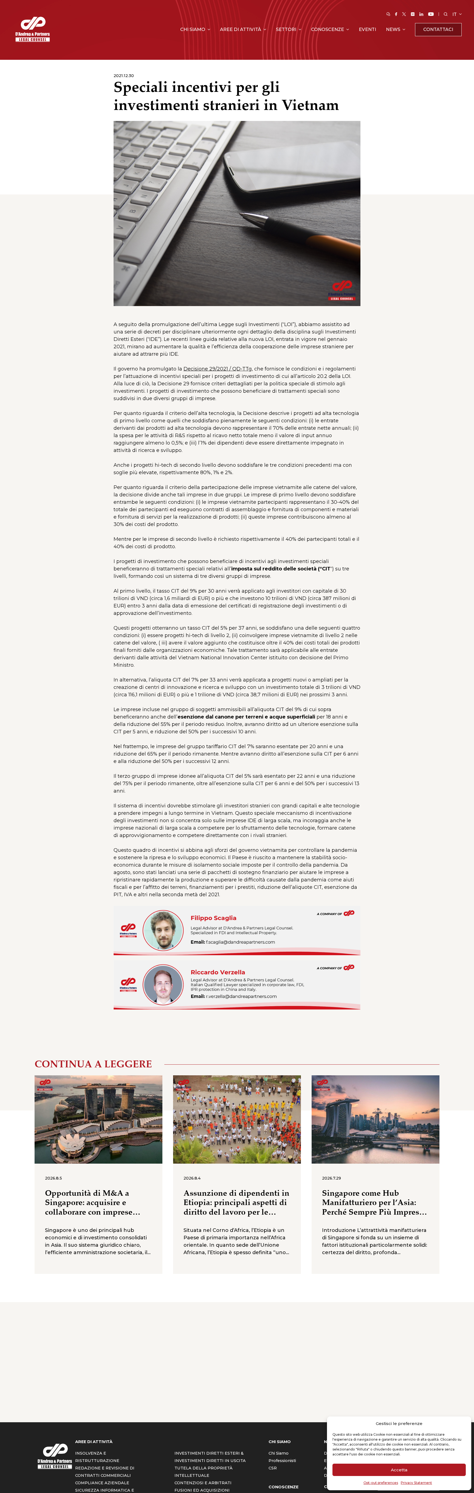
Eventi (367, 29)
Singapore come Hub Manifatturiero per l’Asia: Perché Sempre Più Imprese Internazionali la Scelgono (372, 1203)
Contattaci (438, 29)
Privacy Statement (416, 1483)
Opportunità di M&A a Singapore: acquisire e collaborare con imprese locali (88, 1203)
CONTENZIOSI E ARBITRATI (203, 1482)
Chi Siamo (192, 29)
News (393, 29)
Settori (286, 29)
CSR (273, 1468)
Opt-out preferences (380, 1483)
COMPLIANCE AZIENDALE (102, 1482)
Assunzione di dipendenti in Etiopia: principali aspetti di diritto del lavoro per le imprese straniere (236, 1203)
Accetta (399, 1469)
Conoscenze (327, 29)
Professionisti (282, 1460)
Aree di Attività (240, 29)
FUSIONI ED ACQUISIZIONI (202, 1490)
